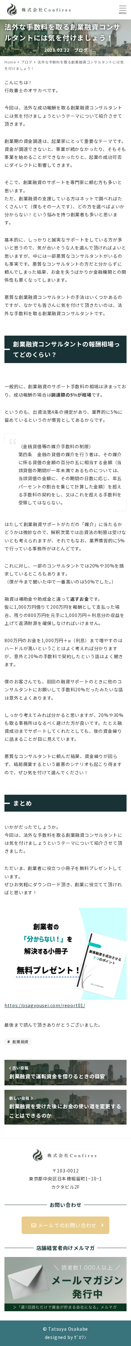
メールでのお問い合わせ (67, 1225)
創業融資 (20, 1041)
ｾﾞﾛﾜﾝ (80, 1337)
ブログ (80, 50)
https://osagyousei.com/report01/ (44, 1005)
